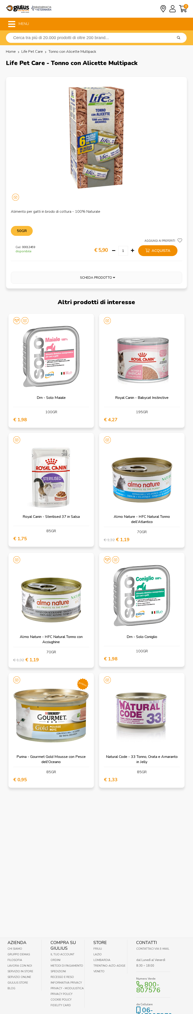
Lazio (97, 954)
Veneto (99, 971)
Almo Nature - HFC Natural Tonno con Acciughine (51, 639)
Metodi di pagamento (67, 966)
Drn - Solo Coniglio (142, 636)
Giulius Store (18, 983)
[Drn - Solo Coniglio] (142, 595)
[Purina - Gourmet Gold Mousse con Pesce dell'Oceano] (51, 716)
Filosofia (15, 960)
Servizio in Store (20, 971)
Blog (11, 988)
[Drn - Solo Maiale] (51, 356)
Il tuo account (62, 954)
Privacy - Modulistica (67, 988)
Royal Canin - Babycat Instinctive (142, 397)
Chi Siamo (15, 949)
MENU (23, 23)
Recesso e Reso (62, 977)
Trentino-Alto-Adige (109, 966)
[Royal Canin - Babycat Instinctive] (142, 356)
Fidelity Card (61, 1005)
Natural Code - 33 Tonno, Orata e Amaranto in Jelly (142, 759)
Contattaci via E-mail (152, 949)
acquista (160, 250)
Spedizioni (58, 971)
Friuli (97, 949)
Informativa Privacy (66, 983)
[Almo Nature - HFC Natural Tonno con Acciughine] (51, 595)
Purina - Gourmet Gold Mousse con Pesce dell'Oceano (51, 759)
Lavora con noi (20, 966)
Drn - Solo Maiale (51, 397)
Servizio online (19, 977)
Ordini (55, 960)
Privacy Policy (61, 994)
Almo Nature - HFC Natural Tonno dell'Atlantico (142, 519)
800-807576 (148, 987)
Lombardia (101, 960)
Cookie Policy (61, 1000)
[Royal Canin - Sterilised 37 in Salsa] (51, 475)
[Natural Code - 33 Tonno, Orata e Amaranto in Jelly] (142, 716)
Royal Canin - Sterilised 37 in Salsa (51, 516)
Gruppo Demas (19, 954)
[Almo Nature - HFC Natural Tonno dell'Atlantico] (142, 475)
